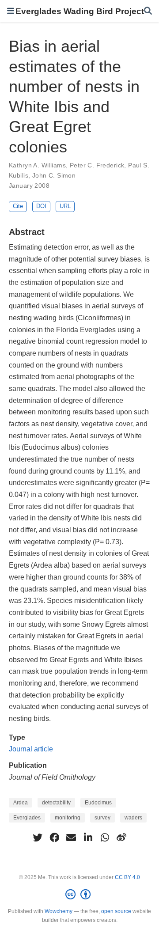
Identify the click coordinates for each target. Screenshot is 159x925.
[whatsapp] (104, 837)
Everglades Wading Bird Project (79, 11)
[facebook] (54, 837)
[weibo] (121, 837)
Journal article (31, 749)
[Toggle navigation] (10, 11)
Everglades (27, 818)
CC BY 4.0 (127, 877)
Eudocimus (98, 803)
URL (65, 206)
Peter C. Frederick (97, 165)
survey (102, 818)
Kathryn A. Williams (37, 165)
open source (116, 911)
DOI (41, 206)
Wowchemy (58, 911)
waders (133, 818)
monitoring (67, 818)
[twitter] (37, 837)
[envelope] (71, 837)
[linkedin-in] (88, 837)
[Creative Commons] (79, 894)
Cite (18, 206)
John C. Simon (54, 175)
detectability (56, 803)
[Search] (148, 11)
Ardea (20, 803)
